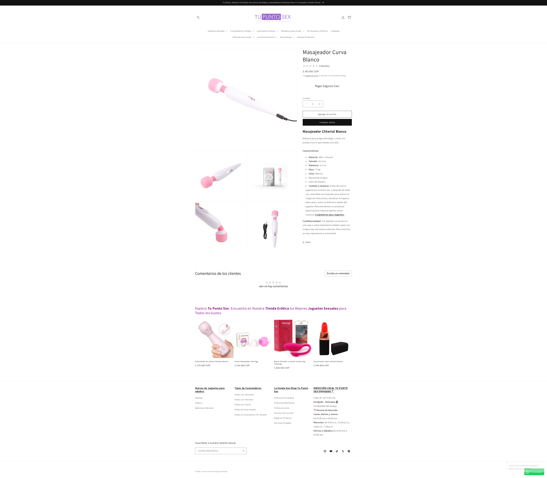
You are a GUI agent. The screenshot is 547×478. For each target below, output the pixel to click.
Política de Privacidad (284, 398)
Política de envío (281, 408)
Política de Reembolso (284, 403)
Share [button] (308, 242)
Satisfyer (199, 398)
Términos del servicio (284, 413)
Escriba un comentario (338, 273)
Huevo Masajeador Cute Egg (246, 361)
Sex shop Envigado (282, 423)
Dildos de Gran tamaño (245, 409)
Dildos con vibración (244, 399)
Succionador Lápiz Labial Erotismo (328, 361)
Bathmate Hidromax (204, 408)
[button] (198, 17)
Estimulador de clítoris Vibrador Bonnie (211, 361)
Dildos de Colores (243, 404)
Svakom (198, 403)
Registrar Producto (283, 418)
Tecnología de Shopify (219, 471)
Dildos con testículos (244, 394)
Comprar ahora (327, 122)
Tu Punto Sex (206, 471)
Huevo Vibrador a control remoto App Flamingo (290, 362)
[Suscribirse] (243, 450)
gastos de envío (312, 75)
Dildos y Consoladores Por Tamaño (251, 414)
